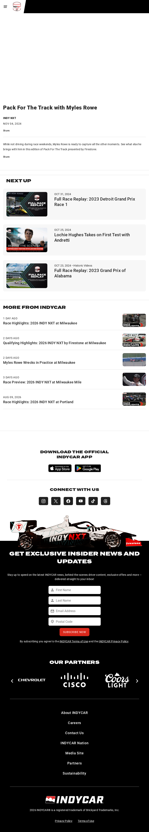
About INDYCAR (74, 712)
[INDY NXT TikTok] (93, 501)
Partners (74, 763)
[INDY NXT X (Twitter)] (56, 501)
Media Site (74, 753)
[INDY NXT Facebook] (68, 501)
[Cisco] (74, 680)
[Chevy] (32, 680)
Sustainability (74, 773)
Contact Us (74, 732)
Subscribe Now (74, 632)
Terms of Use (86, 821)
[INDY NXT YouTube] (80, 501)
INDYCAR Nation (75, 743)
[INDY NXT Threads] (105, 501)
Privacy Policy (63, 821)
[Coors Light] (117, 680)
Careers (74, 722)
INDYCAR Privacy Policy (113, 641)
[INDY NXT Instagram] (43, 501)
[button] (12, 681)
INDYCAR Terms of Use (74, 641)
